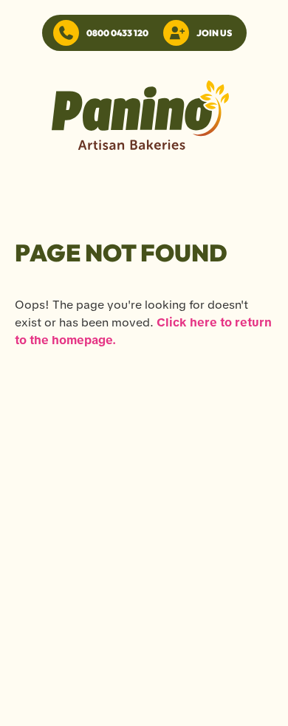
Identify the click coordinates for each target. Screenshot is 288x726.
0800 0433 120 (117, 32)
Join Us (214, 32)
